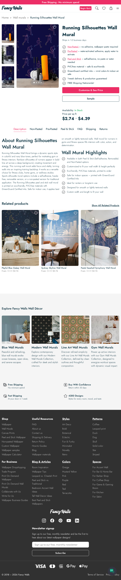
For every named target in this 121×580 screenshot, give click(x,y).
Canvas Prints (8, 433)
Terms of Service (96, 574)
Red (64, 484)
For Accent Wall (100, 467)
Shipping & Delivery (42, 437)
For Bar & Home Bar (102, 471)
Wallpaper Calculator (12, 454)
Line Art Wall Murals (74, 347)
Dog (95, 437)
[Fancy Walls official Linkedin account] (77, 520)
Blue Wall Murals (12, 347)
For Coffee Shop (101, 480)
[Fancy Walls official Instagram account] (44, 520)
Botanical (66, 433)
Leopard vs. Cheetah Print (44, 476)
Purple (65, 480)
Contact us (37, 433)
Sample (91, 98)
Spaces (97, 462)
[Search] (97, 8)
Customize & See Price (91, 90)
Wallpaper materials (41, 454)
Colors (66, 462)
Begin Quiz (85, 8)
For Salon (97, 496)
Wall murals (19, 18)
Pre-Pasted (72, 51)
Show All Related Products (105, 205)
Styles (66, 419)
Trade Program (9, 471)
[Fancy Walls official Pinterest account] (60, 520)
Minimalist (67, 446)
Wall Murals (7, 428)
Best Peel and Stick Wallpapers (41, 501)
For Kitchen (98, 492)
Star (94, 450)
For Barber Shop (101, 476)
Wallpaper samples (11, 450)
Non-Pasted (73, 46)
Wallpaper (6, 424)
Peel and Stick (74, 59)
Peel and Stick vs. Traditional (40, 481)
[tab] (20, 129)
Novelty (66, 450)
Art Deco (66, 424)
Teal (64, 488)
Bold (64, 428)
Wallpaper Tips (39, 471)
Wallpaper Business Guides (15, 500)
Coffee (96, 424)
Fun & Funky (68, 441)
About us (36, 428)
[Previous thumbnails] (8, 26)
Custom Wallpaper (10, 446)
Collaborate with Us (11, 491)
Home (5, 18)
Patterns (97, 419)
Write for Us (8, 496)
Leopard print (99, 428)
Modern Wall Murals (45, 347)
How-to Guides (39, 446)
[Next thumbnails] (8, 85)
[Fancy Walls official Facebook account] (52, 520)
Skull (95, 441)
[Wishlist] (104, 8)
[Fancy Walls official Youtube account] (68, 520)
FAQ (34, 424)
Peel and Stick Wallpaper (14, 437)
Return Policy (38, 441)
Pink (64, 476)
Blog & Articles (41, 462)
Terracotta (66, 493)
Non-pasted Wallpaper (12, 441)
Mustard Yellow (69, 471)
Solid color (98, 446)
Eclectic (66, 437)
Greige (65, 467)
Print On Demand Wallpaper (10, 477)
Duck (95, 433)
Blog (34, 450)
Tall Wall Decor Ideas (42, 496)
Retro (64, 454)
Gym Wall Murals (102, 347)
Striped (96, 454)
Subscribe (60, 553)
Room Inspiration (40, 467)
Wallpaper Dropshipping (14, 467)
